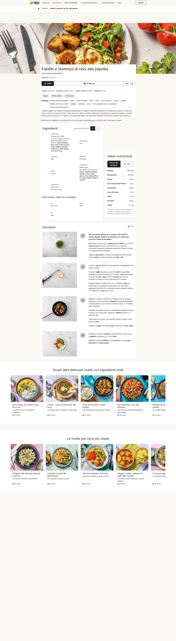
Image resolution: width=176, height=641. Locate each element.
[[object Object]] (127, 83)
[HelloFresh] (34, 2)
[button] (71, 128)
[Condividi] (132, 83)
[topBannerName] (88, 17)
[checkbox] (42, 77)
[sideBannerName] (120, 136)
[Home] (38, 8)
